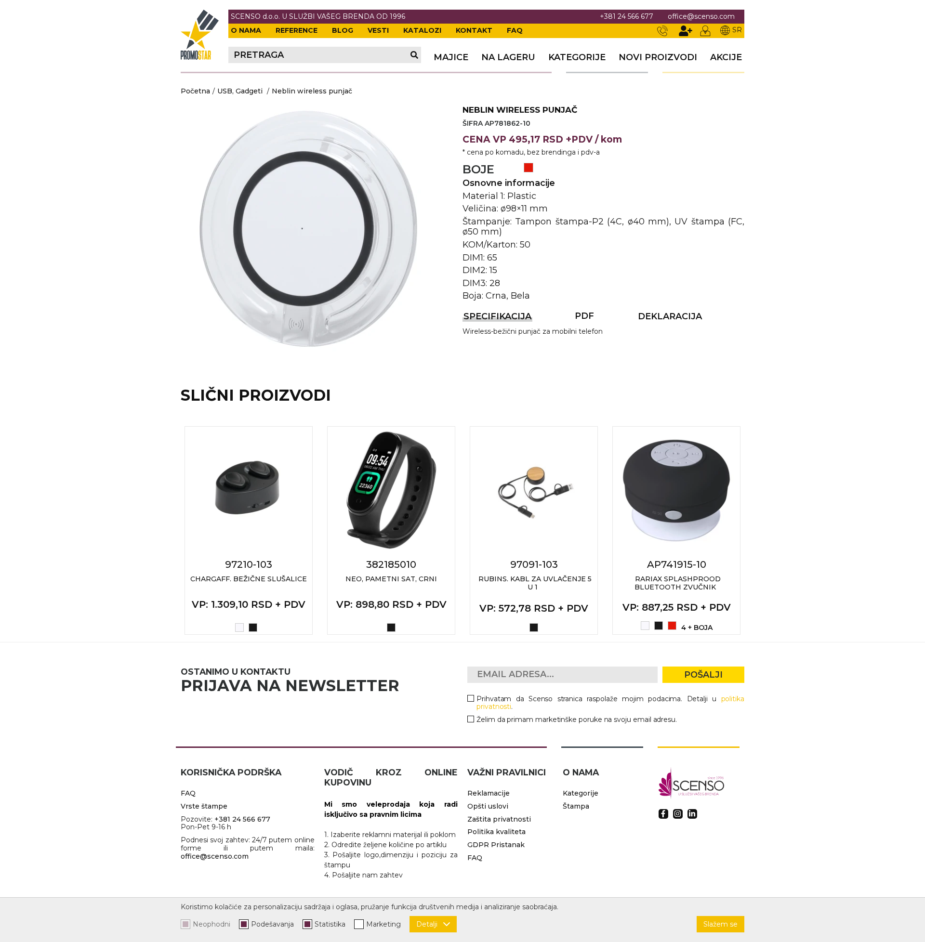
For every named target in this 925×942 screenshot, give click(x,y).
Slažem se (720, 924)
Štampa (576, 806)
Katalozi (422, 30)
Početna (195, 91)
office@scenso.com (701, 17)
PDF (584, 316)
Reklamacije (488, 793)
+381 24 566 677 (626, 17)
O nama (246, 30)
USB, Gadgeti (240, 91)
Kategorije (577, 57)
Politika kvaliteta (496, 831)
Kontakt (474, 30)
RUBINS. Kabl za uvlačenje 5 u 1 (535, 583)
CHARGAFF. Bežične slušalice (248, 579)
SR (737, 30)
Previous (170, 530)
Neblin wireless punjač (312, 91)
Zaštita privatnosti (499, 819)
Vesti (378, 30)
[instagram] (678, 814)
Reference (296, 30)
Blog (342, 30)
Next (755, 530)
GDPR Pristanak (496, 844)
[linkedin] (692, 814)
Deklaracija (670, 316)
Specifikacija (497, 316)
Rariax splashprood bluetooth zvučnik (677, 583)
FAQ (515, 30)
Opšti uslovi (487, 806)
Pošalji (703, 674)
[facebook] (663, 814)
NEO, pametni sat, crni (391, 579)
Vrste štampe (204, 806)
